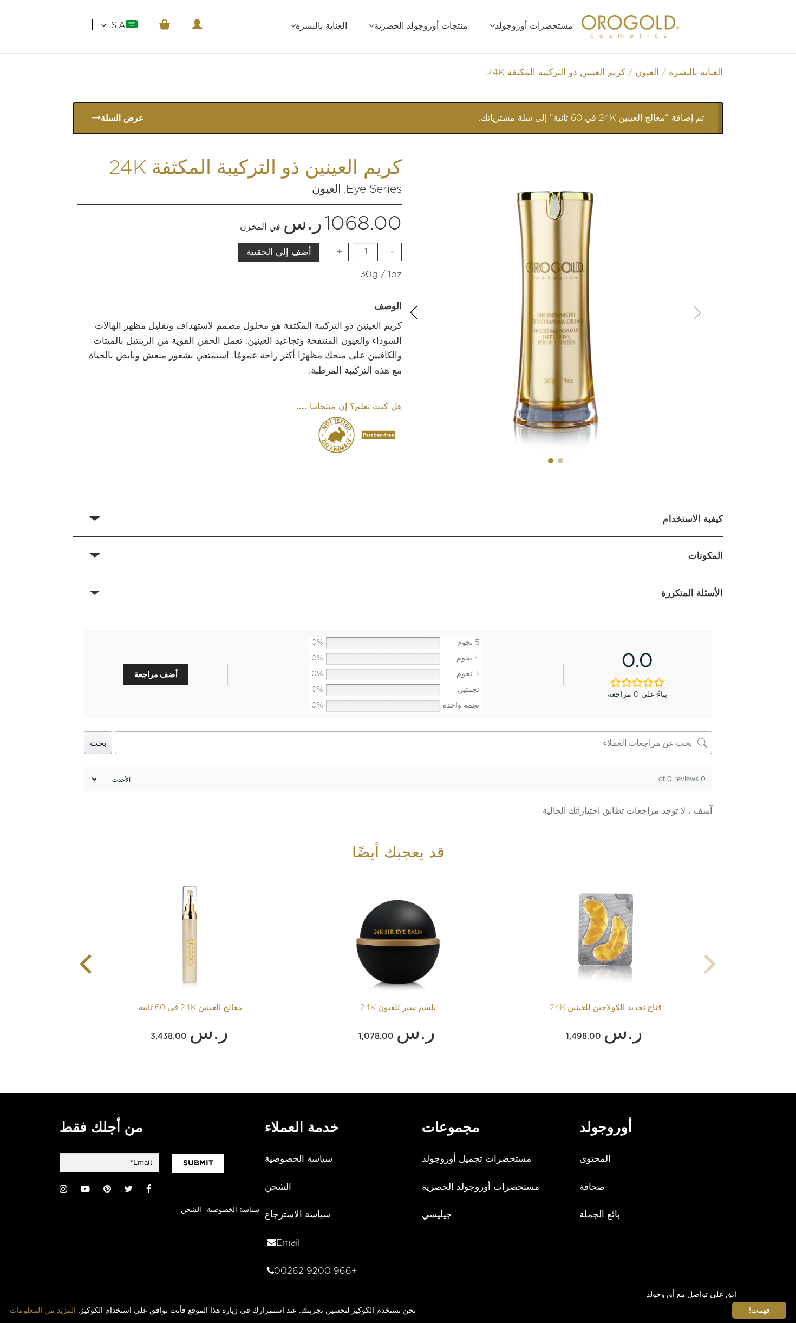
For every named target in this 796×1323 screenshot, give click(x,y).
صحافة (592, 1187)
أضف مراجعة (156, 674)
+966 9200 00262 (315, 1271)
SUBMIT (198, 1162)
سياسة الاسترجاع (297, 1214)
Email (288, 1243)
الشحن (278, 1187)
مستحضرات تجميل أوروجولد (476, 1159)
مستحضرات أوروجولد (534, 26)
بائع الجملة (599, 1214)
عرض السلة (122, 118)
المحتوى (595, 1159)
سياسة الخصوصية (298, 1159)
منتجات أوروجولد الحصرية (421, 26)
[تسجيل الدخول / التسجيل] (197, 24)
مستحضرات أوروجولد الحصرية (480, 1187)
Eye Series (374, 189)
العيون (647, 72)
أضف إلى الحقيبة (278, 252)
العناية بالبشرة (321, 26)
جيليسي (437, 1214)
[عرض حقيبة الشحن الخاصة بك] (164, 24)
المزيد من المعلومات (43, 1310)
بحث (98, 742)
